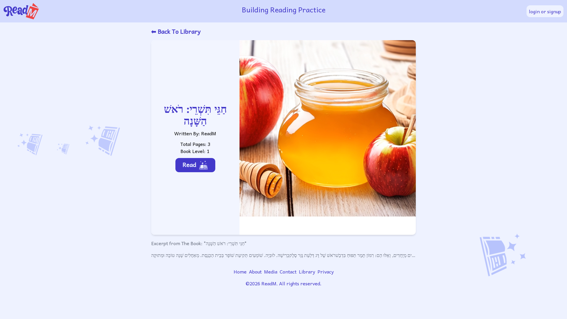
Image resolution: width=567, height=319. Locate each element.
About (255, 271)
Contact (288, 271)
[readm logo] (97, 11)
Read (189, 164)
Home (240, 271)
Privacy (325, 271)
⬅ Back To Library (176, 31)
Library (307, 271)
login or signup (545, 11)
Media (270, 271)
